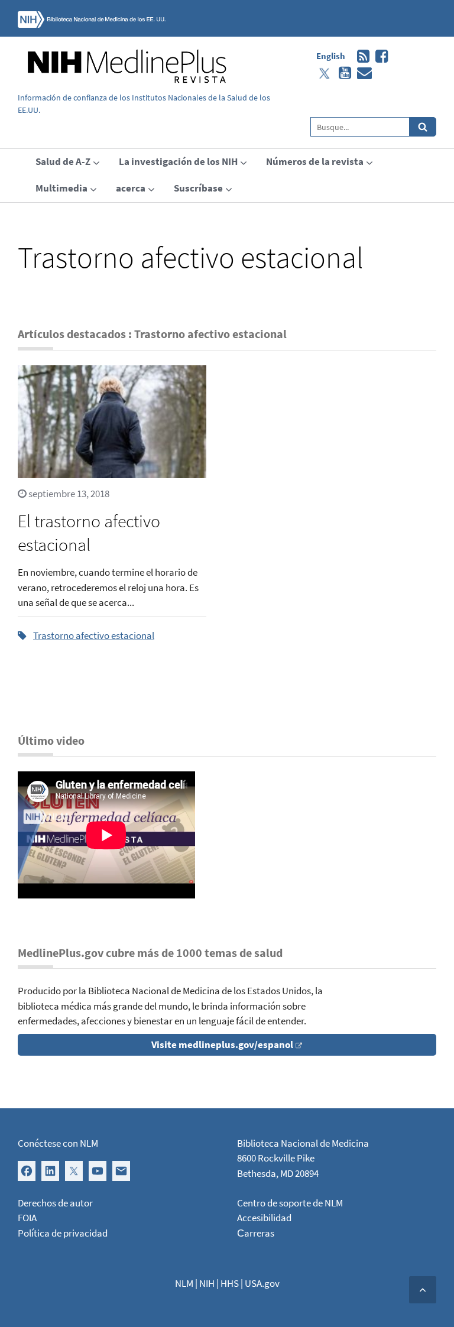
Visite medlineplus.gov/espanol (222, 1044)
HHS (229, 1283)
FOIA (27, 1217)
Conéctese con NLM (58, 1143)
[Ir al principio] (422, 1289)
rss (360, 56)
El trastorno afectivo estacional (89, 533)
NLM (184, 1283)
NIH (207, 1283)
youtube (342, 73)
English (330, 55)
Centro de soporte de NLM (290, 1202)
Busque (423, 127)
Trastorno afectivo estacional (93, 635)
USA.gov (262, 1283)
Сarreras (255, 1233)
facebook (378, 56)
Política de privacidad (63, 1233)
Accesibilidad (264, 1217)
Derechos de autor (55, 1202)
